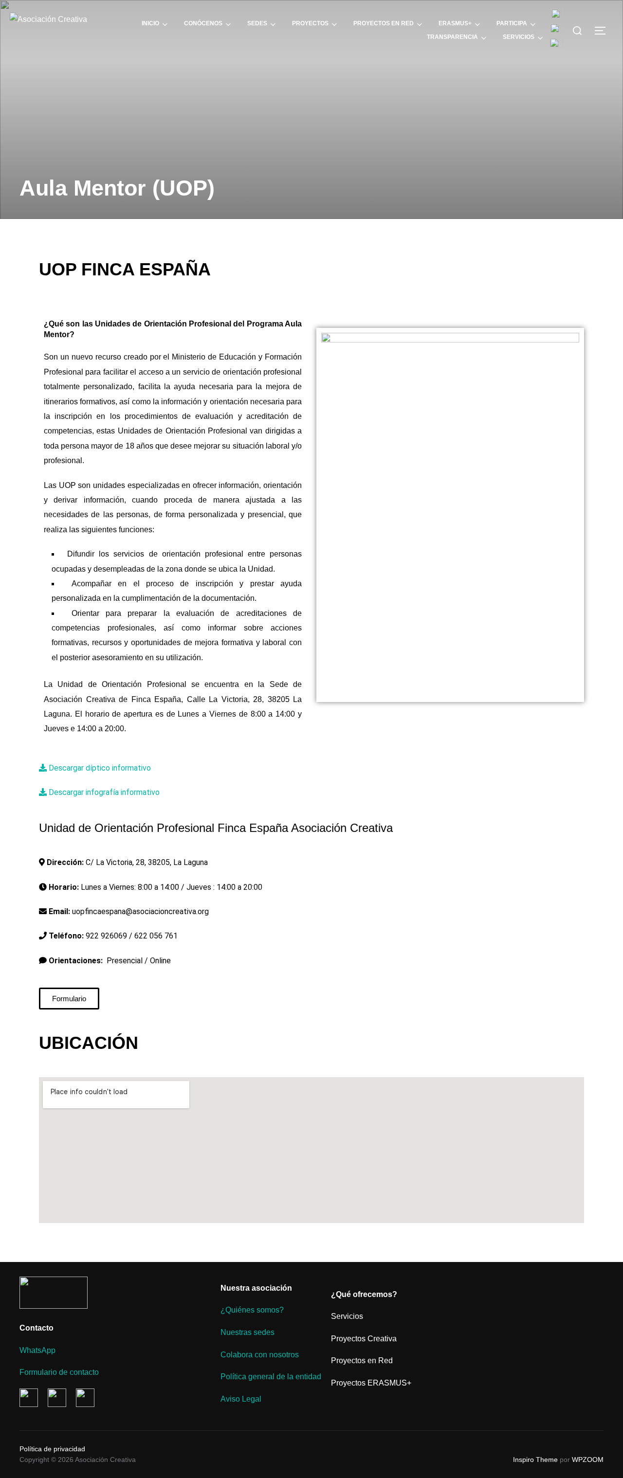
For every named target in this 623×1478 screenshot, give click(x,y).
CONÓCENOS (203, 23)
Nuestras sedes (247, 1332)
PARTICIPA (511, 23)
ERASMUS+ (455, 23)
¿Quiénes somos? (252, 1310)
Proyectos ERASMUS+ (371, 1383)
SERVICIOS (518, 37)
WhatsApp (37, 1350)
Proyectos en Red (362, 1360)
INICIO (150, 23)
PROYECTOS (310, 23)
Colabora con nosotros (259, 1355)
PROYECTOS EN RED (383, 23)
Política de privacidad (52, 1449)
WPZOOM (588, 1459)
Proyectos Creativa (364, 1338)
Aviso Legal (240, 1399)
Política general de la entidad (270, 1376)
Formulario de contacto (59, 1372)
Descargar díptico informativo (100, 768)
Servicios (347, 1316)
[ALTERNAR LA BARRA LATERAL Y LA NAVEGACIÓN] (603, 30)
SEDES (257, 23)
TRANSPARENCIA (452, 37)
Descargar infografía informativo (104, 792)
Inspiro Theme (535, 1459)
